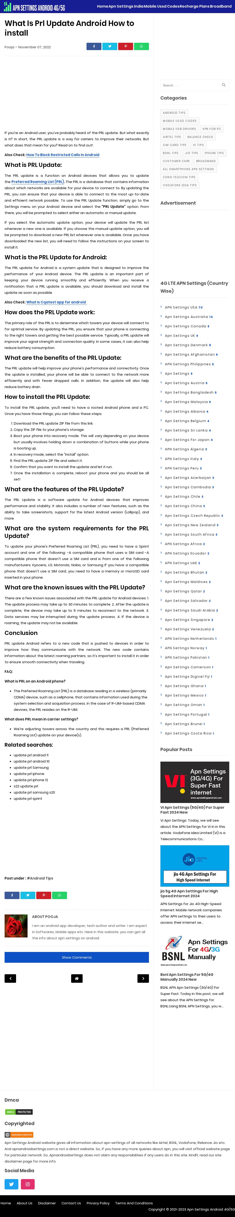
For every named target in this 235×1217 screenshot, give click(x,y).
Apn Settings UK (182, 335)
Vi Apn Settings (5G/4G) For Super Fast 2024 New (192, 810)
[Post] (194, 783)
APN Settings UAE (182, 563)
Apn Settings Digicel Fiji (189, 676)
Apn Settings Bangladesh (191, 392)
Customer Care (176, 161)
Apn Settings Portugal (187, 714)
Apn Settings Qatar (185, 591)
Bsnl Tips (171, 153)
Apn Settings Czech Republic (194, 515)
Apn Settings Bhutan (186, 572)
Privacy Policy (98, 1203)
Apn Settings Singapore (189, 619)
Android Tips (174, 113)
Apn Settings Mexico (186, 695)
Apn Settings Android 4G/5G (211, 1209)
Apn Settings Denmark (188, 345)
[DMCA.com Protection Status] (19, 1114)
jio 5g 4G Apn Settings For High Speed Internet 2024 (189, 894)
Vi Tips (198, 145)
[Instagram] (28, 1184)
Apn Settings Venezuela (189, 629)
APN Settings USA (184, 307)
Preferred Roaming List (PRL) (37, 181)
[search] (223, 85)
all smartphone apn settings (188, 169)
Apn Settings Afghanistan (191, 354)
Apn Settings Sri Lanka (188, 430)
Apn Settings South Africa (191, 534)
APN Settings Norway (186, 648)
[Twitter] (11, 1184)
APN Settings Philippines (189, 364)
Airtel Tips (172, 137)
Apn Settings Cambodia (189, 487)
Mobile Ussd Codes (180, 121)
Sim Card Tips (175, 145)
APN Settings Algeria (186, 449)
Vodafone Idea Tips (180, 185)
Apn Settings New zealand (192, 525)
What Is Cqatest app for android (56, 302)
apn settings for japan (189, 439)
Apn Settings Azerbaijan (190, 477)
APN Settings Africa (185, 544)
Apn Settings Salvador (188, 600)
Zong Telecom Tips (179, 177)
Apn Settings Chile (184, 496)
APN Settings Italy (183, 459)
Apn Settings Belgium (187, 421)
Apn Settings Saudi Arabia (191, 610)
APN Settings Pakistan (187, 657)
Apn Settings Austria (186, 383)
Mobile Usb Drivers (179, 129)
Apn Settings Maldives (188, 582)
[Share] (94, 46)
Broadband (206, 161)
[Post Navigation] (77, 978)
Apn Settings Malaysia (188, 402)
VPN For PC (211, 129)
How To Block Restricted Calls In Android (62, 154)
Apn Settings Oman (185, 705)
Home (6, 1203)
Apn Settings (179, 373)
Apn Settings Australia (189, 316)
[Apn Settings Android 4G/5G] (34, 6)
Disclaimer (47, 1203)
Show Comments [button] (77, 957)
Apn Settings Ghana (185, 686)
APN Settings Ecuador (187, 553)
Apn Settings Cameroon (189, 667)
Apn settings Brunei (185, 724)
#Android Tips (40, 878)
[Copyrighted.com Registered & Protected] (19, 1136)
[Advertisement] (77, 94)
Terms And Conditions (134, 1203)
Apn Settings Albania (187, 411)
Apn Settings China (185, 506)
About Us (24, 1203)
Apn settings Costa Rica (189, 733)
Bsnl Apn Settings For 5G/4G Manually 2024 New (186, 977)
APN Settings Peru (183, 468)
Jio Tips (192, 153)
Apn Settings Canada (187, 326)
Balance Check (200, 137)
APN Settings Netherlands (191, 638)
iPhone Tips (214, 153)
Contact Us (71, 1203)
